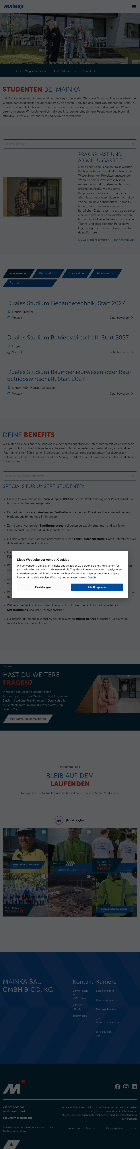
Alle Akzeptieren (97, 587)
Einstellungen (43, 587)
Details (92, 577)
